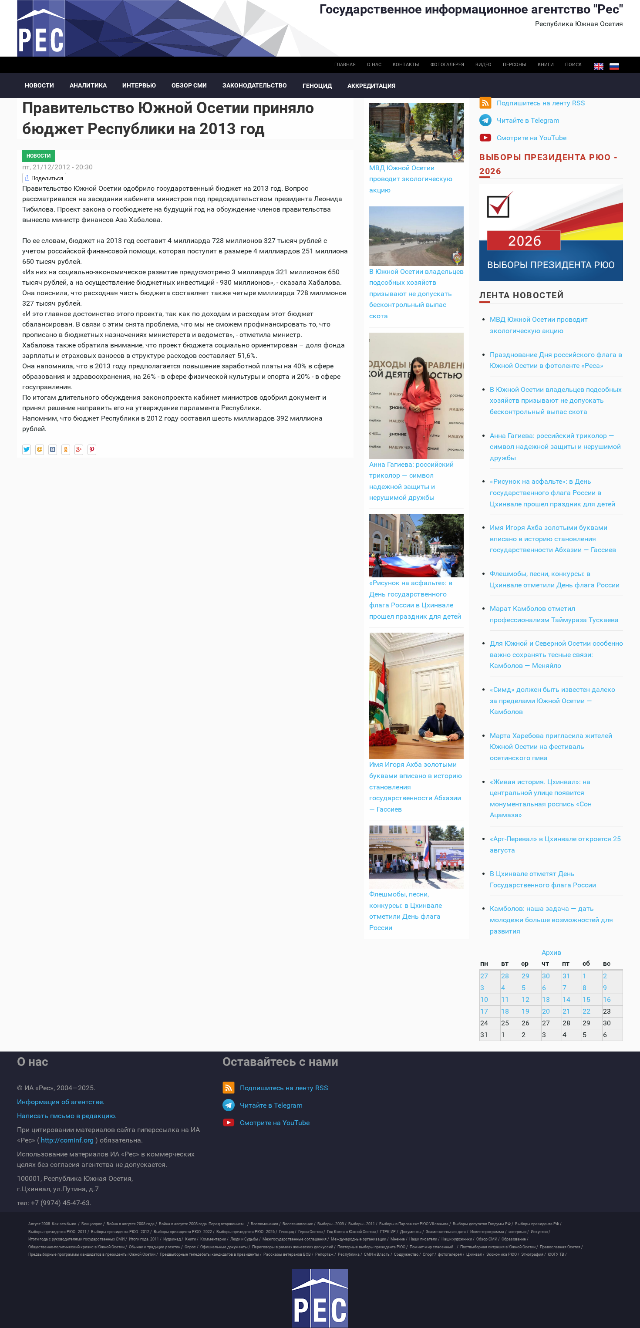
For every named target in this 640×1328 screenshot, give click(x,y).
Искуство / (540, 1232)
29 (525, 976)
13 (546, 999)
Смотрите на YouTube (531, 138)
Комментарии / (214, 1239)
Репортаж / (325, 1254)
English (598, 67)
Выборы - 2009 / (332, 1224)
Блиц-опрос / (93, 1224)
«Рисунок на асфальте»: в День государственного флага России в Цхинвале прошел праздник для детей (552, 492)
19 (525, 1011)
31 (566, 976)
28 (505, 976)
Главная (345, 64)
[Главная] (320, 1298)
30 (546, 976)
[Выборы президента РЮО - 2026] (551, 232)
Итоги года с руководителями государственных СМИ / (77, 1239)
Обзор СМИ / (488, 1239)
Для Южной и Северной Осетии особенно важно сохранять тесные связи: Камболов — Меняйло (556, 654)
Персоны (514, 64)
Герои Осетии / (311, 1232)
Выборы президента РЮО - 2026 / (246, 1232)
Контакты (406, 64)
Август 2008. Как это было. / (54, 1224)
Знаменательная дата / (447, 1232)
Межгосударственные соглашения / (296, 1239)
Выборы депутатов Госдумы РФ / (483, 1224)
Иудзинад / (173, 1239)
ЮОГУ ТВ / (557, 1254)
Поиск (573, 64)
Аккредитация (371, 85)
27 (484, 976)
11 (505, 999)
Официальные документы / (225, 1247)
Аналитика (88, 85)
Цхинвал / (475, 1254)
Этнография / (533, 1254)
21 (566, 1011)
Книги (546, 64)
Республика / (350, 1254)
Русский (614, 67)
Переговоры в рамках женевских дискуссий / (294, 1247)
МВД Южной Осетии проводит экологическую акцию (410, 179)
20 (546, 1011)
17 (484, 1011)
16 (607, 999)
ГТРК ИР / (389, 1232)
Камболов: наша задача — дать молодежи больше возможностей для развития (551, 919)
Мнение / (399, 1239)
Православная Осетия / (561, 1247)
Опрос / (192, 1247)
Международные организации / (360, 1239)
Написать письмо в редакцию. (67, 1116)
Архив (551, 952)
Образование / (515, 1239)
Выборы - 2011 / (362, 1224)
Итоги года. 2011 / (145, 1239)
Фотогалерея (447, 64)
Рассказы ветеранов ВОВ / (288, 1254)
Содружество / (407, 1254)
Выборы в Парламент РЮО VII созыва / (415, 1224)
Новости (39, 85)
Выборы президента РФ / (538, 1224)
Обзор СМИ (189, 85)
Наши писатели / (424, 1239)
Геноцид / (287, 1232)
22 (586, 1011)
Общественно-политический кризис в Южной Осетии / (77, 1247)
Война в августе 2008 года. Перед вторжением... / (204, 1224)
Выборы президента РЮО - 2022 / (184, 1232)
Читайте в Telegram (528, 120)
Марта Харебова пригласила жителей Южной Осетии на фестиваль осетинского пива (551, 746)
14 (566, 999)
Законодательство (254, 85)
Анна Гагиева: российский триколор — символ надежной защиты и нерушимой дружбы (555, 446)
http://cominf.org (67, 1140)
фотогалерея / (451, 1254)
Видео (483, 64)
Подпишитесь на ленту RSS (541, 103)
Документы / (412, 1232)
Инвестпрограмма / (488, 1232)
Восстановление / (299, 1224)
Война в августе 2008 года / (132, 1224)
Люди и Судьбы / (245, 1239)
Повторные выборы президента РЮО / (372, 1247)
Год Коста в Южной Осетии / (352, 1232)
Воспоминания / (266, 1224)
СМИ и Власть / (378, 1254)
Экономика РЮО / (502, 1254)
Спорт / (429, 1254)
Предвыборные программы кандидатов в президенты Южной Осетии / (93, 1254)
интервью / (519, 1232)
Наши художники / (458, 1239)
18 (505, 1011)
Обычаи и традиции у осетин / (156, 1247)
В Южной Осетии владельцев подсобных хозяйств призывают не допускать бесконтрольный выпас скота (416, 293)
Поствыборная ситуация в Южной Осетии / (499, 1247)
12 (525, 999)
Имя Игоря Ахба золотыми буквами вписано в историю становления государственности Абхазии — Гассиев (553, 538)
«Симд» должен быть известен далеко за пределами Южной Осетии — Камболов (552, 700)
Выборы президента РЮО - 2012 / (121, 1232)
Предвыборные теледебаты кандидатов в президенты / (211, 1254)
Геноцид (317, 85)
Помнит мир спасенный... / (434, 1247)
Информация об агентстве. (60, 1102)
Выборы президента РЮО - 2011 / (58, 1232)
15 (586, 999)
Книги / (192, 1239)
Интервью (139, 85)
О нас (374, 64)
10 (484, 999)
